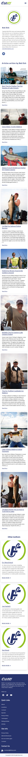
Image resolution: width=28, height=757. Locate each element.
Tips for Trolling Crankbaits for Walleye (13, 392)
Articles (3, 724)
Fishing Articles (5, 721)
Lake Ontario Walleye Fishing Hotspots (12, 450)
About (3, 704)
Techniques (4, 718)
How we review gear (6, 738)
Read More (4, 105)
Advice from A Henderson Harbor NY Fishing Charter (14, 169)
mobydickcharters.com (8, 48)
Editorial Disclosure (6, 736)
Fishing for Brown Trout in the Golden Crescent (12, 272)
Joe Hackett (6, 606)
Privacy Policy (4, 715)
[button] (25, 3)
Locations (4, 707)
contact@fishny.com (10, 750)
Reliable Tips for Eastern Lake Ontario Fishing (12, 333)
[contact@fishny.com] (2, 750)
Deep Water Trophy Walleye (12, 127)
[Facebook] (3, 53)
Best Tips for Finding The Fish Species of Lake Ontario (12, 87)
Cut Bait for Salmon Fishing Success (11, 227)
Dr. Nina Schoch (7, 562)
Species (3, 713)
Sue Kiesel (5, 650)
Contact (3, 710)
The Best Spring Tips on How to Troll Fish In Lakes (13, 510)
